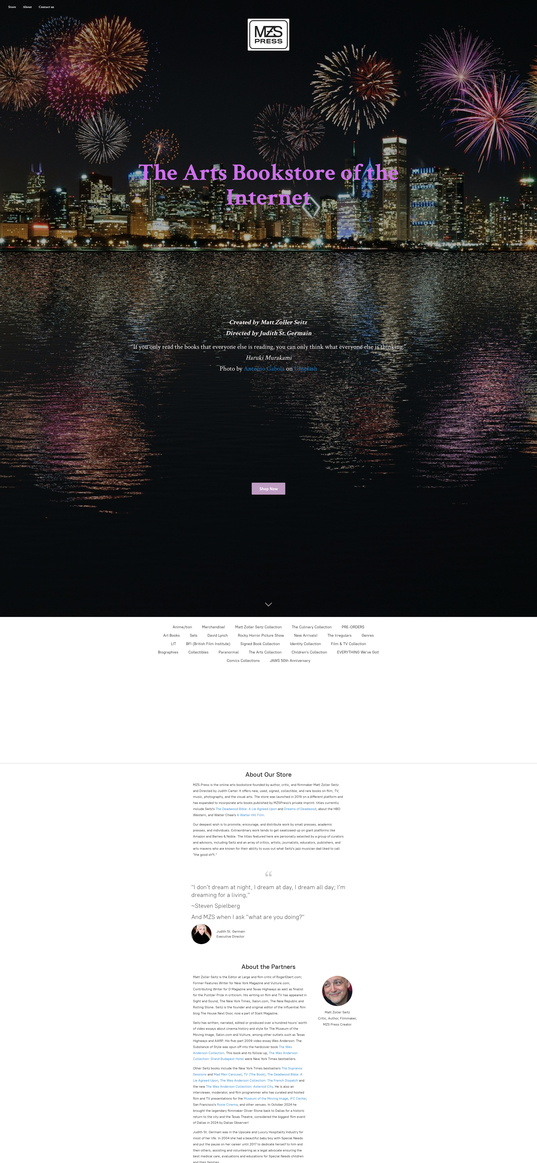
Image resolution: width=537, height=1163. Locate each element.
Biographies (168, 652)
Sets (193, 635)
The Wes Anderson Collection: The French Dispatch (259, 1080)
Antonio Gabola (264, 369)
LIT (173, 644)
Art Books (171, 635)
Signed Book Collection (260, 644)
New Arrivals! (305, 635)
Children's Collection (309, 652)
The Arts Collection (265, 652)
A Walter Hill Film (250, 815)
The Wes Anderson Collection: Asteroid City (239, 1087)
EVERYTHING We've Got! (358, 652)
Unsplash (305, 369)
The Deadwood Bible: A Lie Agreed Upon (246, 809)
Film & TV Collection (348, 644)
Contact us (46, 7)
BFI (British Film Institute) (208, 644)
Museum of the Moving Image (266, 1098)
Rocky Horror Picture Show (261, 635)
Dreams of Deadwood (299, 809)
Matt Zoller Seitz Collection (258, 627)
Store (12, 7)
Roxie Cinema (227, 1105)
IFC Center (298, 1098)
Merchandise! (213, 627)
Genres (368, 635)
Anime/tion (182, 627)
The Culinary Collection (312, 627)
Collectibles (198, 652)
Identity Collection (305, 644)
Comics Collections (243, 660)
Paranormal (229, 652)
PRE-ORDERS (353, 627)
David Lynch (217, 635)
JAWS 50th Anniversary (290, 660)
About (27, 7)
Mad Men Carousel (228, 1074)
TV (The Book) (254, 1074)
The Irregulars (339, 635)
